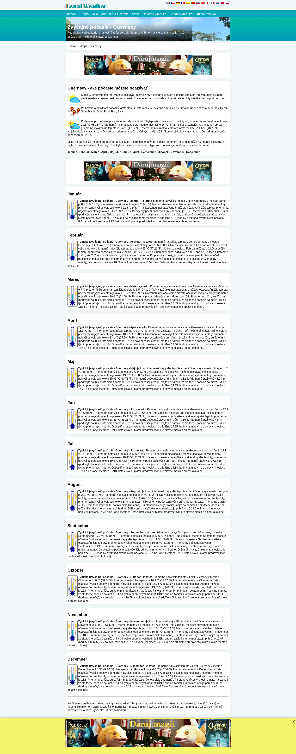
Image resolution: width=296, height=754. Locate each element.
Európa (84, 14)
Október (163, 152)
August (134, 152)
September (148, 152)
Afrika (136, 14)
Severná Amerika (154, 14)
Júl (125, 152)
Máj (112, 152)
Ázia (95, 14)
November (177, 152)
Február (84, 152)
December (193, 152)
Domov (71, 14)
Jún (118, 152)
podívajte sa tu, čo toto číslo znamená (102, 214)
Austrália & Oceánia (114, 14)
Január (72, 152)
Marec (95, 152)
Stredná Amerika (181, 14)
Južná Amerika (206, 14)
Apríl (104, 152)
